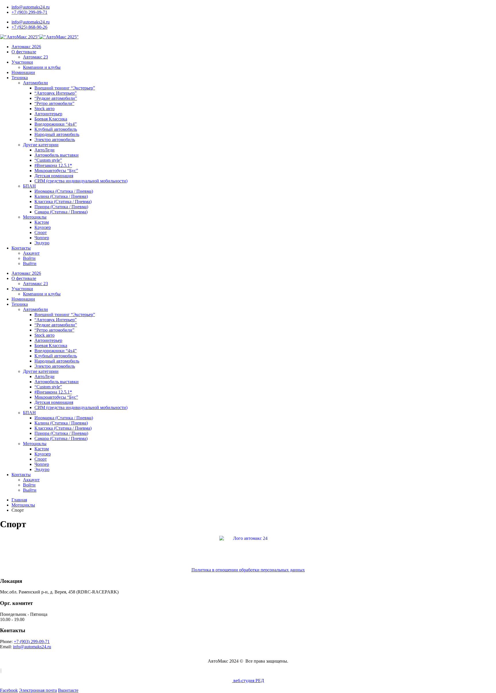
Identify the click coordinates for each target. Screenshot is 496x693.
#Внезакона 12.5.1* (53, 165)
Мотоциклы (34, 217)
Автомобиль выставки (56, 155)
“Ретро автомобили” (54, 103)
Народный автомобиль (56, 134)
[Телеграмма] (1, 670)
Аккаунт (31, 253)
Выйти (29, 263)
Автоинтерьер (48, 113)
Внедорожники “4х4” (55, 124)
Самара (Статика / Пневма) (61, 211)
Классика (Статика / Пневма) (63, 201)
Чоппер (41, 237)
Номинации (23, 72)
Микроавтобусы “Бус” (56, 170)
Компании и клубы (42, 67)
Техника (19, 77)
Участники (22, 62)
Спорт (40, 232)
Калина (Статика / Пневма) (61, 196)
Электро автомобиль (54, 139)
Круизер (42, 227)
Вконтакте (68, 690)
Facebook (9, 690)
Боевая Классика (50, 118)
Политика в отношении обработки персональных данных (248, 569)
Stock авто (44, 108)
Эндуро (41, 242)
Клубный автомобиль (55, 129)
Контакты (21, 248)
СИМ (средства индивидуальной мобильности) (80, 180)
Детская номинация (53, 175)
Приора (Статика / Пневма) (61, 206)
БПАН (29, 186)
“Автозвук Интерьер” (55, 93)
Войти (29, 258)
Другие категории (41, 144)
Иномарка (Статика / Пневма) (63, 191)
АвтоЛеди (44, 149)
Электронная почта (38, 690)
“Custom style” (48, 160)
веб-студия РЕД (248, 680)
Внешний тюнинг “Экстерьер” (64, 87)
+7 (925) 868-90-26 (29, 27)
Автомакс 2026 (26, 46)
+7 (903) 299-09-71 (29, 12)
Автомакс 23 (35, 56)
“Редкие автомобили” (55, 98)
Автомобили (35, 82)
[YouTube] (0, 670)
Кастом (41, 222)
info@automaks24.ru (30, 7)
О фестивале (23, 51)
